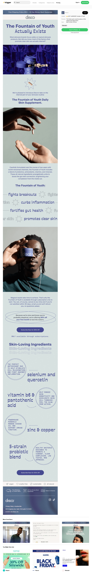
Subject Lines (50, 2)
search (15, 2)
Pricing (58, 2)
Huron (37, 570)
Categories (42, 2)
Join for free (85, 2)
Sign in (77, 2)
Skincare (64, 25)
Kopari (7, 570)
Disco (66, 12)
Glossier (67, 570)
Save (85, 12)
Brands (35, 2)
